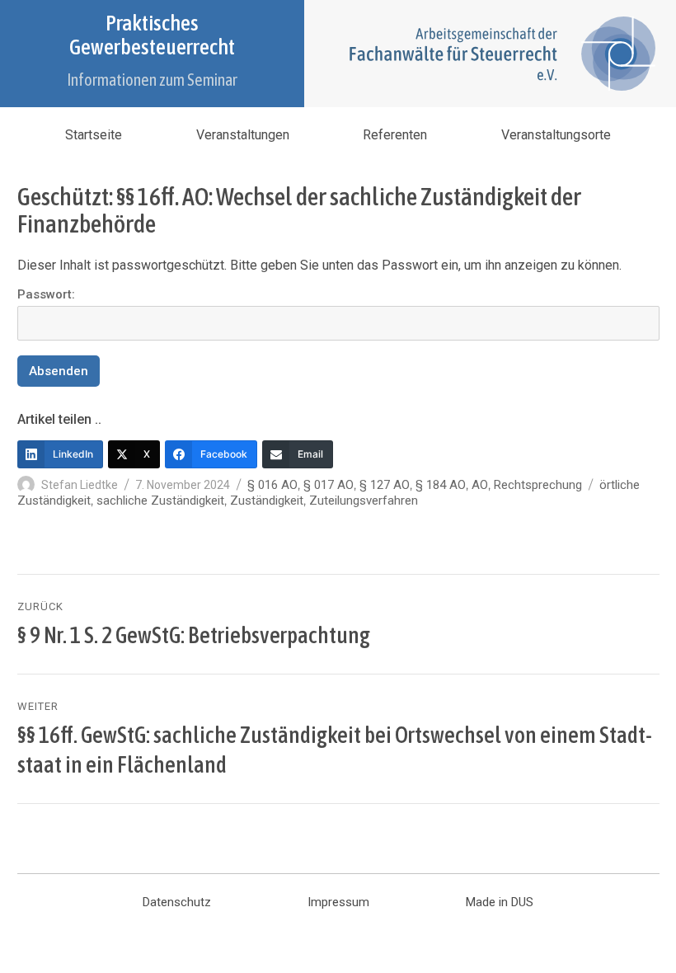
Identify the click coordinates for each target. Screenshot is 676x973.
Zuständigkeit (266, 500)
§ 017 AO (328, 484)
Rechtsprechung (538, 484)
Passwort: (46, 294)
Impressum (338, 902)
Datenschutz (177, 902)
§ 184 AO (440, 484)
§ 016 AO (272, 484)
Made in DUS (499, 902)
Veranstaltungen (242, 135)
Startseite (93, 135)
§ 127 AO (384, 484)
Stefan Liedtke (79, 484)
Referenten (395, 135)
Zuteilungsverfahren (363, 500)
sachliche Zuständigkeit (160, 500)
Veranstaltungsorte (556, 135)
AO (480, 484)
